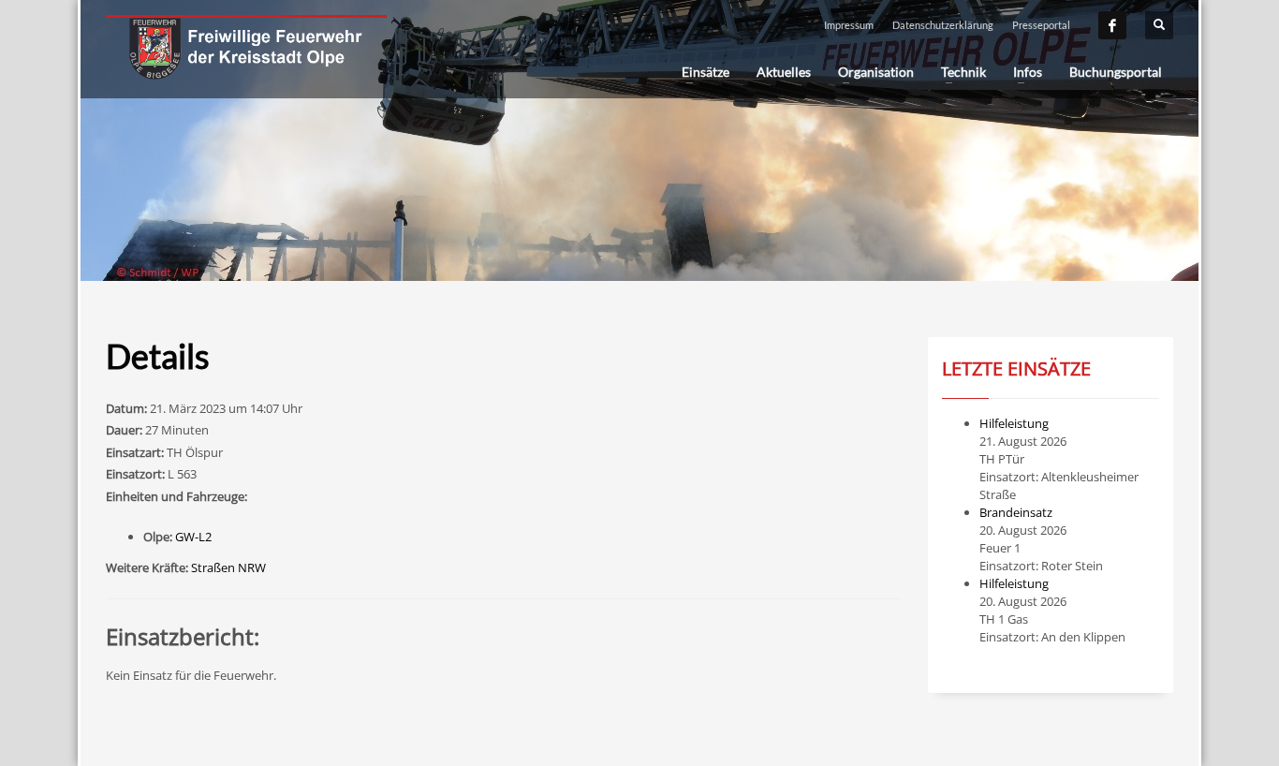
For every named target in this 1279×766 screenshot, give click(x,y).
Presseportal (1041, 25)
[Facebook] (1112, 25)
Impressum (849, 25)
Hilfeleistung (1014, 423)
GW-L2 (193, 536)
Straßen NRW (228, 567)
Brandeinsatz (1015, 512)
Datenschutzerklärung (942, 25)
